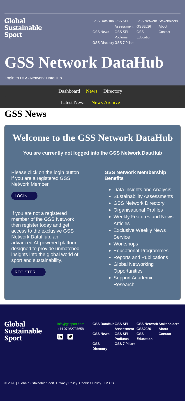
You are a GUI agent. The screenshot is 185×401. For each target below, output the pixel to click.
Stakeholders (168, 21)
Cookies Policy (90, 383)
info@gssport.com (70, 324)
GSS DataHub (103, 21)
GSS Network (146, 21)
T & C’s (108, 383)
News (91, 91)
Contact (164, 32)
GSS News (100, 32)
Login (21, 195)
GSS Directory (103, 43)
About (163, 26)
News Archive (105, 102)
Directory (112, 91)
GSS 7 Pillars (124, 43)
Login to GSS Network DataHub (33, 78)
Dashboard (69, 91)
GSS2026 (143, 26)
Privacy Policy (66, 383)
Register (25, 272)
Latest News (73, 102)
